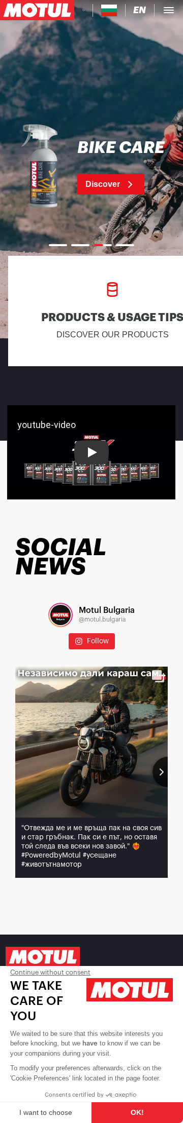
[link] (91, 167)
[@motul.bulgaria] (60, 615)
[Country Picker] (109, 10)
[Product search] (83, 10)
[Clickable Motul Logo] (37, 10)
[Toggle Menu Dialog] (169, 10)
